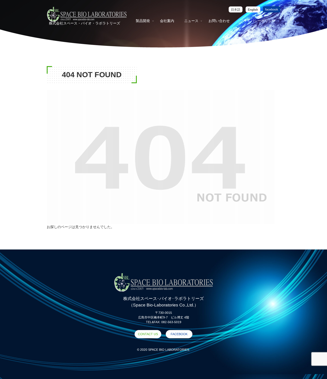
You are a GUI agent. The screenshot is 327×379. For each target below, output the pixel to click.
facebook (271, 9)
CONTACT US (148, 334)
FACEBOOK (179, 334)
